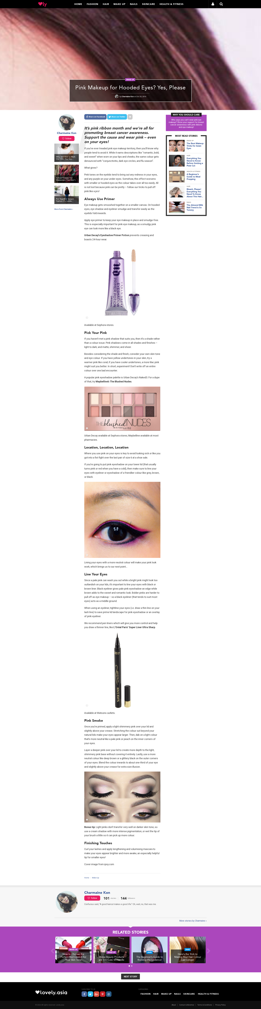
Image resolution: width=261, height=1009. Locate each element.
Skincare (148, 4)
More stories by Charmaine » (193, 920)
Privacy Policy (220, 1005)
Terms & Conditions (204, 1005)
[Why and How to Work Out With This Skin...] (66, 161)
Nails (134, 4)
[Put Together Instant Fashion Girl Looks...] (66, 203)
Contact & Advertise (186, 1005)
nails (189, 202)
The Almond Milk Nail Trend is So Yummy (195, 207)
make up (130, 80)
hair (188, 155)
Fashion (92, 4)
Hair (106, 4)
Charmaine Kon (128, 97)
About (174, 1005)
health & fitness (193, 171)
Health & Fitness (172, 4)
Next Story (130, 976)
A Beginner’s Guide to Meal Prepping (193, 176)
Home (78, 4)
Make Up (119, 4)
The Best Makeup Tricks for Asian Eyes (195, 146)
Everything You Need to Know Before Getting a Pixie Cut (195, 162)
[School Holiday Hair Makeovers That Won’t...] (66, 182)
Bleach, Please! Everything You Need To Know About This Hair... (195, 193)
